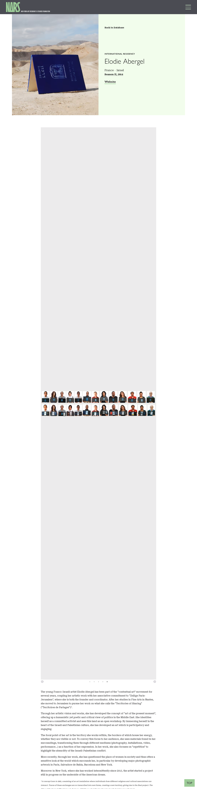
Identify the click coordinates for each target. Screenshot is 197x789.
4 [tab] (102, 681)
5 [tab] (107, 681)
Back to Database (114, 27)
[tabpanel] (98, 403)
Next (154, 681)
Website (110, 81)
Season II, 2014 (114, 74)
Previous (42, 681)
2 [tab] (94, 681)
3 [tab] (98, 681)
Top (189, 783)
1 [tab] (89, 681)
